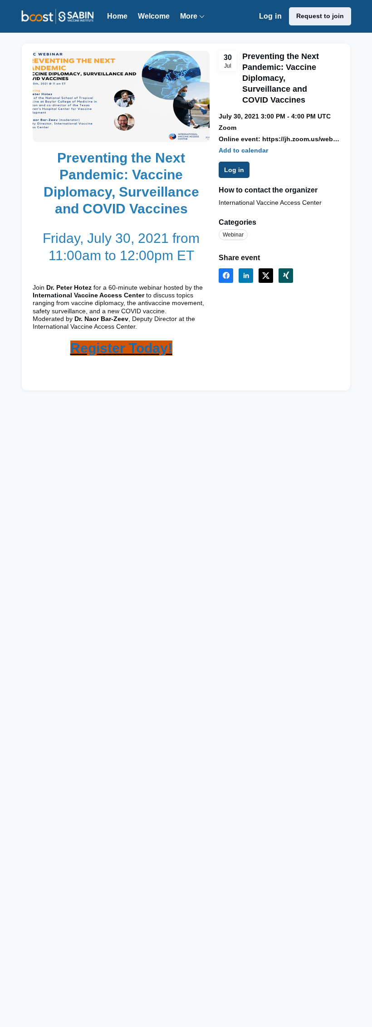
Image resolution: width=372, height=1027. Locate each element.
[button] (243, 150)
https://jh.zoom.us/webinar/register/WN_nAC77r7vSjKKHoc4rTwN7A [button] (300, 139)
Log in (270, 16)
